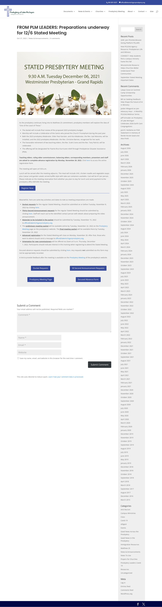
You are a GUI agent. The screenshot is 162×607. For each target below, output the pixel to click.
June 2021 (125, 368)
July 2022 (124, 320)
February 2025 (126, 207)
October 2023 (126, 265)
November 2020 (127, 393)
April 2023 (125, 287)
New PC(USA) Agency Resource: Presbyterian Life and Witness (131, 49)
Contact (141, 11)
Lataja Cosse (126, 90)
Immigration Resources (130, 544)
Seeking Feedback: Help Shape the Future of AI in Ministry (132, 102)
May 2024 (124, 240)
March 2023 (125, 291)
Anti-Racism (125, 509)
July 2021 (124, 364)
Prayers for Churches (129, 559)
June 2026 (125, 155)
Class (123, 517)
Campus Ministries (128, 513)
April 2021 (125, 375)
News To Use (126, 555)
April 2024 (125, 243)
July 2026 (124, 152)
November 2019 (127, 437)
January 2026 (126, 170)
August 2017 (126, 492)
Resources (125, 569)
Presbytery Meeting (117, 11)
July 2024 (124, 232)
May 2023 (124, 284)
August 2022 (126, 317)
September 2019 (127, 445)
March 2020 (125, 423)
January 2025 (126, 210)
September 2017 (127, 489)
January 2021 (126, 386)
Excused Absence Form (88, 279)
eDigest (124, 524)
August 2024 (126, 229)
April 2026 (125, 159)
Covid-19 (124, 520)
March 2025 (125, 203)
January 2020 (126, 430)
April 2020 (125, 419)
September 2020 (127, 401)
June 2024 (125, 236)
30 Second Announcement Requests (88, 268)
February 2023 (126, 295)
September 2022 (127, 313)
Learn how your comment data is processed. (66, 377)
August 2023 (126, 273)
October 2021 (126, 353)
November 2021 (127, 350)
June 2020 (125, 412)
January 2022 (126, 342)
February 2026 (126, 166)
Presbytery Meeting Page (41, 279)
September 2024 (127, 225)
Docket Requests (40, 268)
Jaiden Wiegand (127, 108)
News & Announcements (38, 38)
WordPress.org (126, 594)
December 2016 (127, 496)
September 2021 (127, 357)
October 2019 (126, 441)
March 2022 (125, 335)
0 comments (55, 38)
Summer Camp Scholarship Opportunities (130, 93)
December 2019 (127, 434)
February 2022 (126, 339)
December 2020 (127, 390)
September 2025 (127, 185)
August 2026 (126, 148)
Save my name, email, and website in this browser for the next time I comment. (51, 358)
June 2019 (125, 456)
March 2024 (125, 247)
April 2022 (125, 331)
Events (123, 528)
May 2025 (124, 196)
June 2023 (125, 280)
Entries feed (125, 586)
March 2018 (125, 485)
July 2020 (124, 408)
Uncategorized (126, 573)
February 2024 (126, 251)
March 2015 (125, 500)
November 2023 (127, 262)
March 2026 (125, 163)
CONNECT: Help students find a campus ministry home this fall (131, 59)
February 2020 (126, 426)
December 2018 (127, 467)
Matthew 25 (125, 548)
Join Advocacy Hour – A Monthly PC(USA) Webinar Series (131, 111)
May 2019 (124, 459)
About (130, 11)
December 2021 (127, 346)
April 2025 (125, 199)
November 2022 (127, 306)
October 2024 (126, 221)
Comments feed (127, 590)
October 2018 (126, 474)
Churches (99, 11)
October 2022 (126, 309)
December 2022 (127, 302)
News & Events (84, 11)
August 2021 (126, 361)
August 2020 (126, 404)
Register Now (27, 188)
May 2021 (124, 371)
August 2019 (126, 448)
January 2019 (126, 463)
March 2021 (125, 379)
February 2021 (126, 383)
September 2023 (127, 269)
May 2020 (124, 415)
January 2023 (126, 298)
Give (151, 11)
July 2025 (124, 192)
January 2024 (126, 254)
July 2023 (124, 276)
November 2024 (127, 218)
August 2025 (126, 188)
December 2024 (127, 214)
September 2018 (127, 478)
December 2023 (127, 258)
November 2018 (127, 470)
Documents (68, 11)
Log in (123, 583)
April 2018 (125, 481)
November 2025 (127, 177)
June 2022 (125, 324)
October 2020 (126, 397)
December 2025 (127, 174)
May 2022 (124, 328)
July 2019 (124, 452)
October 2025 (126, 181)
